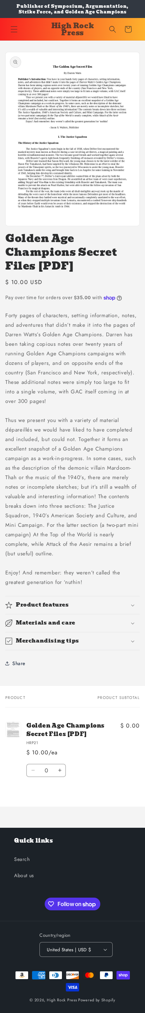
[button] (14, 29)
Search (22, 859)
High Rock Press (62, 1000)
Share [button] (18, 663)
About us (24, 875)
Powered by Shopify (96, 1000)
